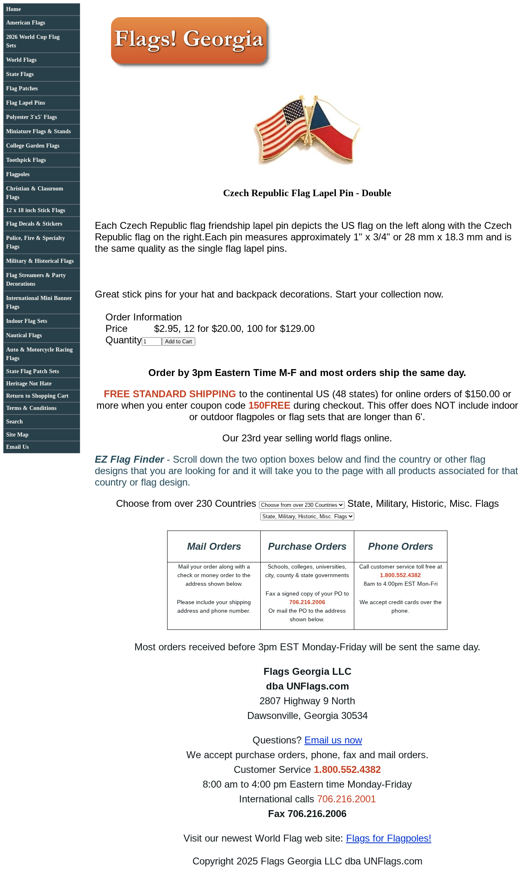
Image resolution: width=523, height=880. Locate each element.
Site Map (17, 435)
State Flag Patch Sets (32, 371)
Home (13, 9)
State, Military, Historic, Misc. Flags (423, 503)
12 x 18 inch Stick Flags (35, 210)
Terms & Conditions (31, 408)
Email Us (17, 447)
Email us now (333, 740)
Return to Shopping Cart (37, 396)
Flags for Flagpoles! (388, 838)
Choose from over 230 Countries (186, 503)
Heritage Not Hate (28, 384)
